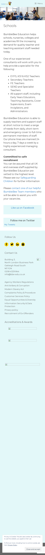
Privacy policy (11, 310)
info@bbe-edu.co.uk (15, 274)
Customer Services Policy (17, 296)
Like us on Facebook (22, 207)
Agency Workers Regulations (19, 282)
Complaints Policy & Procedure (20, 292)
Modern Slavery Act (14, 289)
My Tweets (9, 224)
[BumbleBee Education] (6, 3)
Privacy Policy (12, 545)
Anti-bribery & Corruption (17, 285)
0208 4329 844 (12, 271)
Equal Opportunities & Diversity (20, 300)
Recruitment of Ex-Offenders (19, 313)
